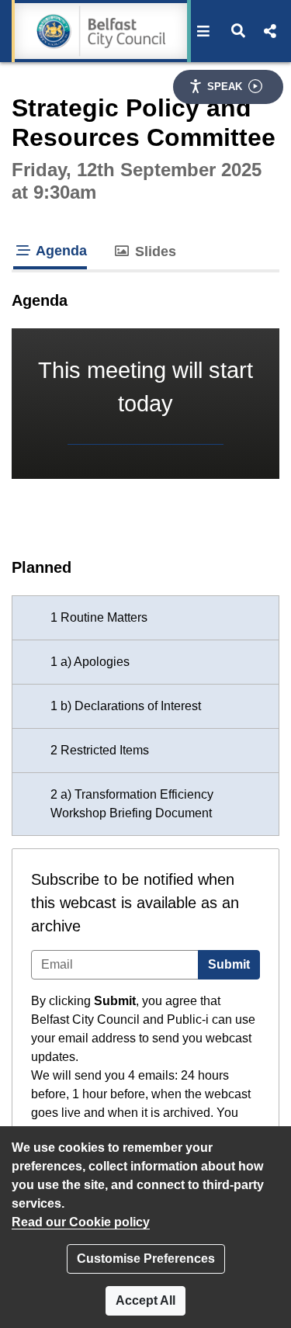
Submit (229, 964)
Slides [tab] (153, 251)
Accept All (145, 1300)
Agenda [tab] (60, 250)
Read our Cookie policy (81, 1222)
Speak (224, 86)
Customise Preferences (146, 1258)
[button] (203, 31)
